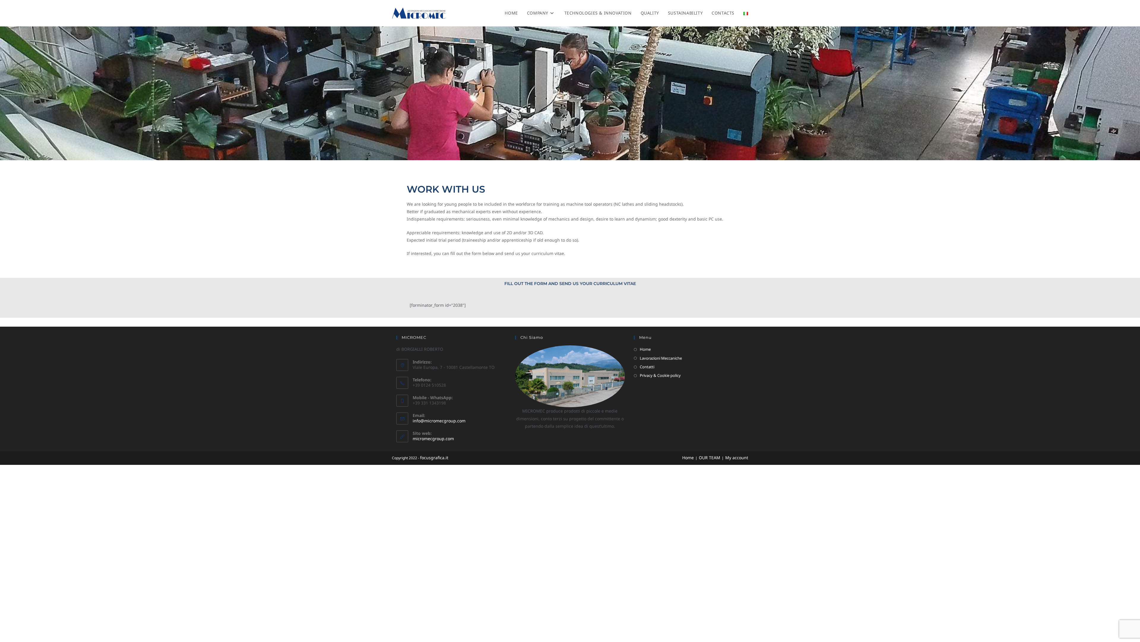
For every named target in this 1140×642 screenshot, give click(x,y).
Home (645, 349)
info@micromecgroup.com (439, 421)
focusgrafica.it (434, 457)
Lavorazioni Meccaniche (661, 358)
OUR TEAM (709, 457)
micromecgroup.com (433, 438)
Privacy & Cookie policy (660, 375)
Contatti (647, 366)
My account (736, 457)
